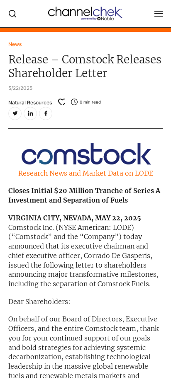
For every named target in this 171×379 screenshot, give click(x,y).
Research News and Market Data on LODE (85, 173)
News (15, 44)
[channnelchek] (85, 13)
